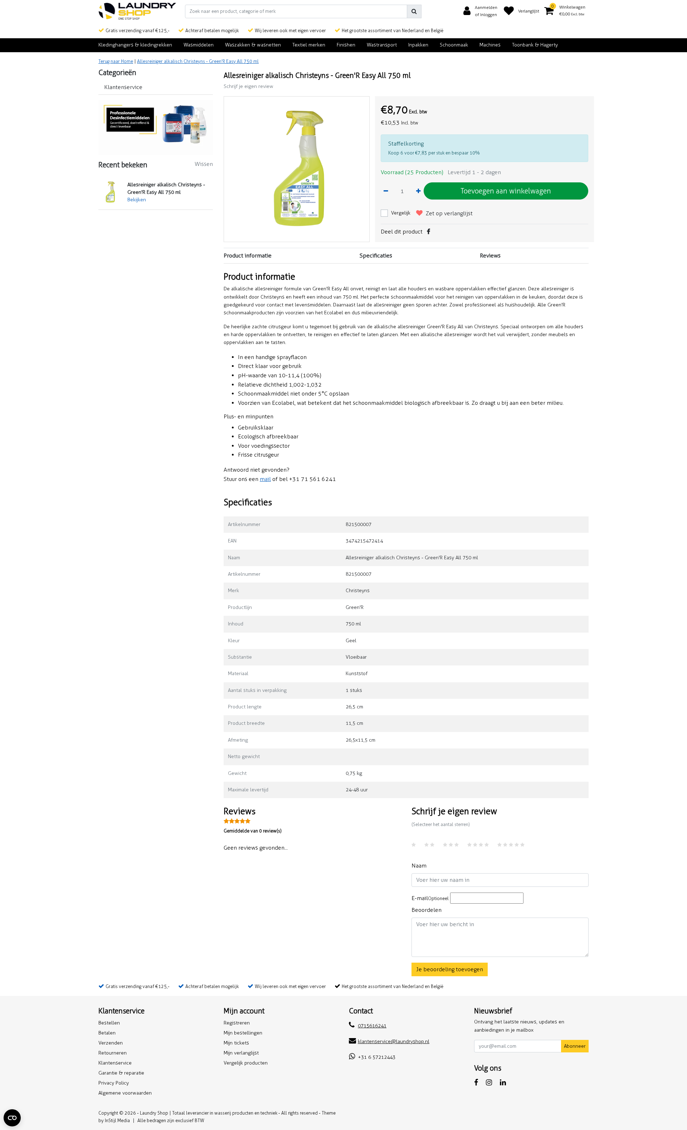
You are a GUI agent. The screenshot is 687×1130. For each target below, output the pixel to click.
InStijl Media (117, 1120)
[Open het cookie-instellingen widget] (12, 1117)
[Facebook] (428, 231)
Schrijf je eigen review (248, 86)
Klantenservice (115, 1063)
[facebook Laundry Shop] (476, 1082)
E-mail (430, 898)
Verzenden (110, 1043)
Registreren (237, 1023)
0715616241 (372, 1026)
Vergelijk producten (246, 1063)
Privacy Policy (113, 1083)
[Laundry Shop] (137, 11)
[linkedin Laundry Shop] (503, 1082)
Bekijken (136, 200)
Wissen (204, 164)
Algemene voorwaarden (125, 1093)
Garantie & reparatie (121, 1073)
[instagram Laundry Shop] (489, 1082)
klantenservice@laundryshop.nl (393, 1041)
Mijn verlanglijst (241, 1053)
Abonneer (575, 1046)
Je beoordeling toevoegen (449, 969)
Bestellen (109, 1023)
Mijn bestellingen (243, 1033)
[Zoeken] (414, 11)
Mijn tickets (236, 1043)
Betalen (107, 1033)
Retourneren (112, 1053)
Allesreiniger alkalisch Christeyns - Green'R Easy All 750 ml (198, 61)
